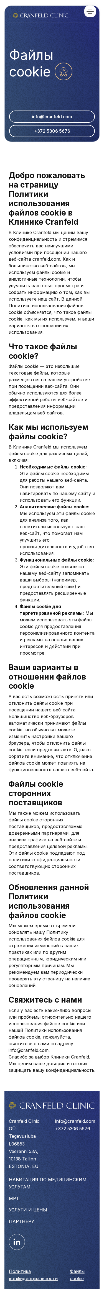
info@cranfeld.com (52, 116)
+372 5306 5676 (52, 131)
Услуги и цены (28, 1210)
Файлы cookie (77, 1275)
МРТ (14, 1198)
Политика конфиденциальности (33, 1275)
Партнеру (21, 1221)
